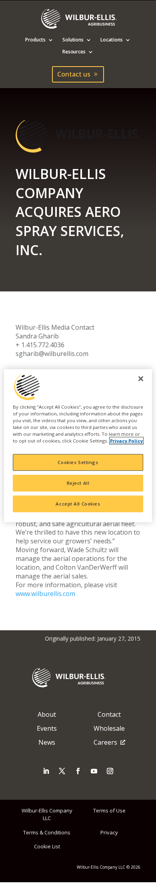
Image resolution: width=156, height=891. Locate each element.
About (47, 714)
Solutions (73, 40)
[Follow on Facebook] (78, 771)
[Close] (141, 378)
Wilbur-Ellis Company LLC (47, 814)
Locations (111, 40)
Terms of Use (109, 810)
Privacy (109, 832)
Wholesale (109, 728)
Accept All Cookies (78, 504)
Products (35, 40)
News (46, 742)
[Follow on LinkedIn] (46, 771)
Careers (105, 742)
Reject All (78, 483)
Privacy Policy (126, 441)
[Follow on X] (62, 771)
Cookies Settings (78, 462)
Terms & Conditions (46, 832)
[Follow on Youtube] (94, 771)
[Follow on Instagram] (110, 771)
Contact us (73, 74)
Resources (74, 52)
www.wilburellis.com (45, 593)
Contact (109, 714)
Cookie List (47, 846)
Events (47, 728)
